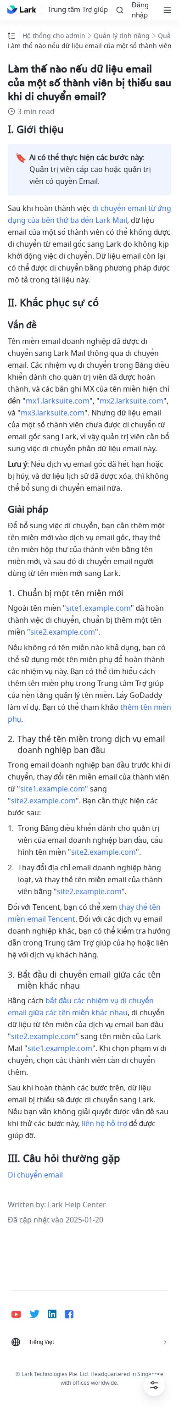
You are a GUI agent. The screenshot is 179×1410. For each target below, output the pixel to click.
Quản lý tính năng (122, 36)
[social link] (20, 1314)
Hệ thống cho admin (53, 36)
